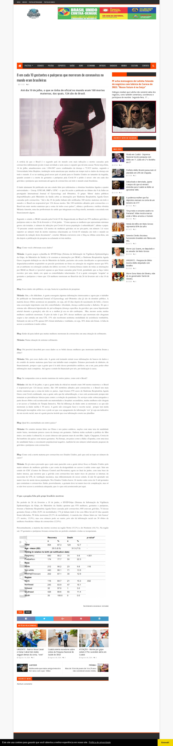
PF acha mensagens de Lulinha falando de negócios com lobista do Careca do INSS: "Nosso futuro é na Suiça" (133, 84)
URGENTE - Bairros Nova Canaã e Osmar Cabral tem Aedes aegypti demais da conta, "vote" (30, 652)
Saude (28, 612)
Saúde (72, 65)
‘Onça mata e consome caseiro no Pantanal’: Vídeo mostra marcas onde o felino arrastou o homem (140, 213)
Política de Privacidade (35, 2)
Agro (81, 65)
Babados (113, 65)
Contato (24, 2)
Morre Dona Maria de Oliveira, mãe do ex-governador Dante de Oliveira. (140, 276)
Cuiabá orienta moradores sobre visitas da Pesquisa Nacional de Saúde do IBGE (61, 652)
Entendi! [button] (165, 742)
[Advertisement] (86, 42)
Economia (91, 65)
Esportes (61, 65)
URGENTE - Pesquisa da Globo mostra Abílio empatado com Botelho (139, 263)
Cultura (134, 65)
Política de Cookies (49, 2)
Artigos (102, 65)
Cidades (40, 65)
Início (18, 2)
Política (28, 65)
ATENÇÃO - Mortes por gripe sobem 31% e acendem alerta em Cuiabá (92, 652)
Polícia (51, 65)
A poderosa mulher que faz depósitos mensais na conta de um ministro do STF (140, 200)
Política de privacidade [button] (100, 742)
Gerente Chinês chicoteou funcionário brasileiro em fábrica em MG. (141, 238)
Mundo (124, 65)
